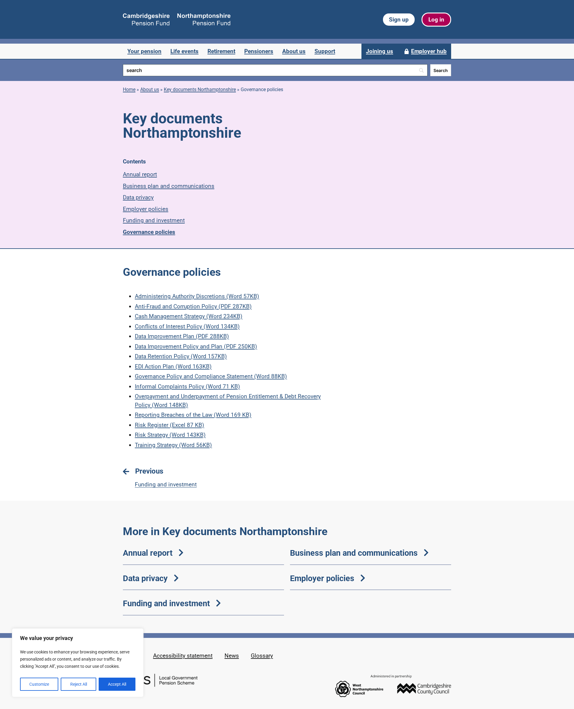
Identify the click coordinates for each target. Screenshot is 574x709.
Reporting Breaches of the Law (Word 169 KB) (193, 414)
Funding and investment (154, 220)
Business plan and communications (168, 186)
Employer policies (145, 209)
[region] (78, 662)
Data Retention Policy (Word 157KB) (181, 356)
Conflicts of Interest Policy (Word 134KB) (187, 326)
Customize (39, 684)
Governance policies (149, 232)
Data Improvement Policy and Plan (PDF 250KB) (196, 346)
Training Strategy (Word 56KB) (173, 445)
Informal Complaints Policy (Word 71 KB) (187, 386)
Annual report (140, 174)
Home (129, 89)
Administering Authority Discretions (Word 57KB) (197, 296)
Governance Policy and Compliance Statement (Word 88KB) (211, 376)
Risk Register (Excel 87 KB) (169, 425)
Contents (134, 161)
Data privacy (138, 197)
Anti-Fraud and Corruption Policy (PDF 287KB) (193, 306)
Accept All (117, 684)
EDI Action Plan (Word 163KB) (173, 366)
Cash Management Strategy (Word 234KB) (188, 316)
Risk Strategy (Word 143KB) (170, 434)
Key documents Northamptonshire (200, 89)
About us (149, 89)
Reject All (78, 684)
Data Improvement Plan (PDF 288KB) (182, 336)
